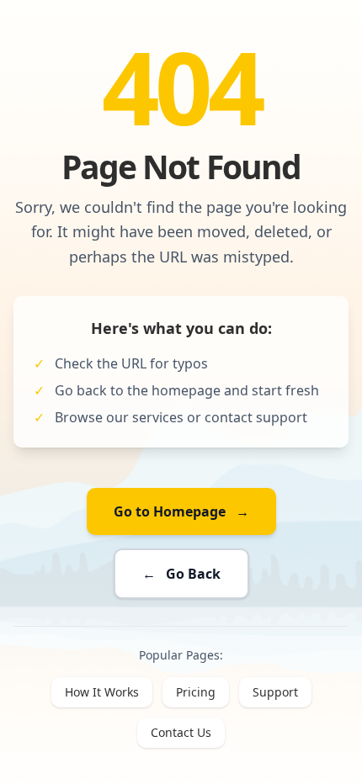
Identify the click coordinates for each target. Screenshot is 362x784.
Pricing (196, 692)
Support (275, 692)
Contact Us (181, 732)
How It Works (102, 692)
